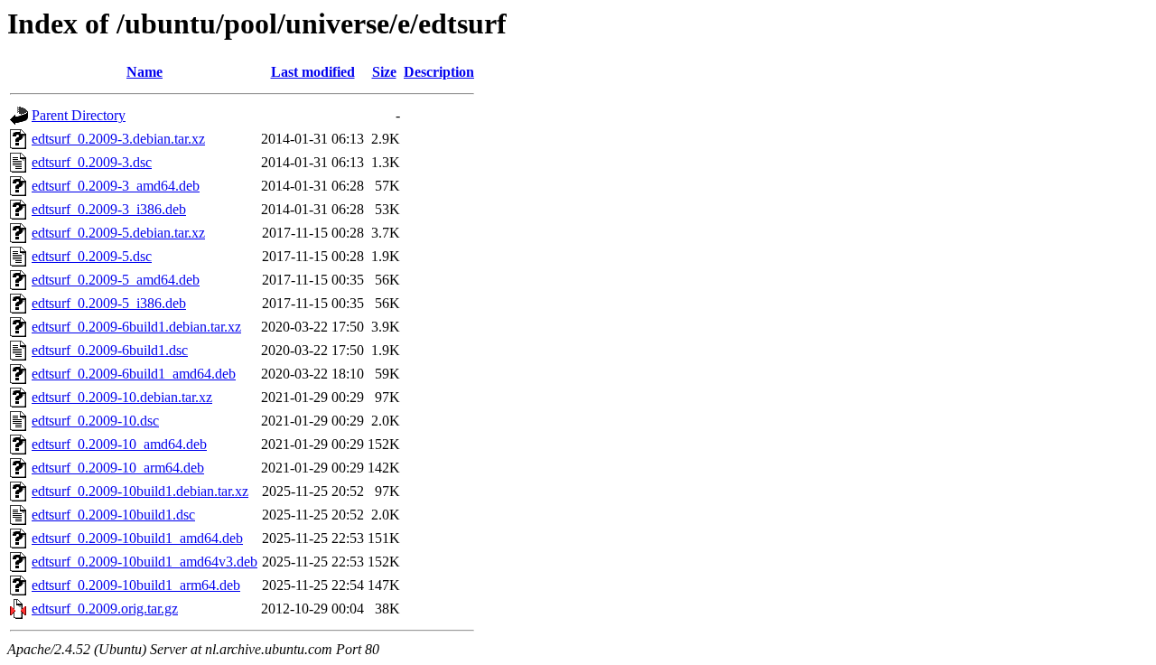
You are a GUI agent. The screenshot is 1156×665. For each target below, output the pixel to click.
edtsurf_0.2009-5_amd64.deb (116, 279)
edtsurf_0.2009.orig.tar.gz (105, 608)
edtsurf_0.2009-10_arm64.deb (118, 467)
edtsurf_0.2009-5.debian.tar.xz (118, 232)
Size (384, 72)
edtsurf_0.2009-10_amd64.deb (119, 444)
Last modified (313, 72)
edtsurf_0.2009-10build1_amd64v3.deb (144, 561)
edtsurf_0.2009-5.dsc (92, 256)
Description (439, 72)
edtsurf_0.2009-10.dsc (95, 420)
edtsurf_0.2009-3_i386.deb (109, 209)
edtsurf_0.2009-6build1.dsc (110, 350)
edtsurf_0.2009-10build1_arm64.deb (136, 585)
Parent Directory (79, 115)
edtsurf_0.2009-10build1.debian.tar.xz (140, 491)
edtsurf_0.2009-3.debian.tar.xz (118, 138)
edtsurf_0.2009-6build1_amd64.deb (134, 373)
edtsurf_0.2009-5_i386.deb (109, 303)
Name (144, 72)
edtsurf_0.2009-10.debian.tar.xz (122, 397)
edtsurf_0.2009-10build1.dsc (113, 514)
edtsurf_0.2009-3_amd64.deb (116, 185)
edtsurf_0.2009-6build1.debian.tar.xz (136, 326)
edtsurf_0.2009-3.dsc (92, 162)
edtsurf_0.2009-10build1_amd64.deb (137, 538)
